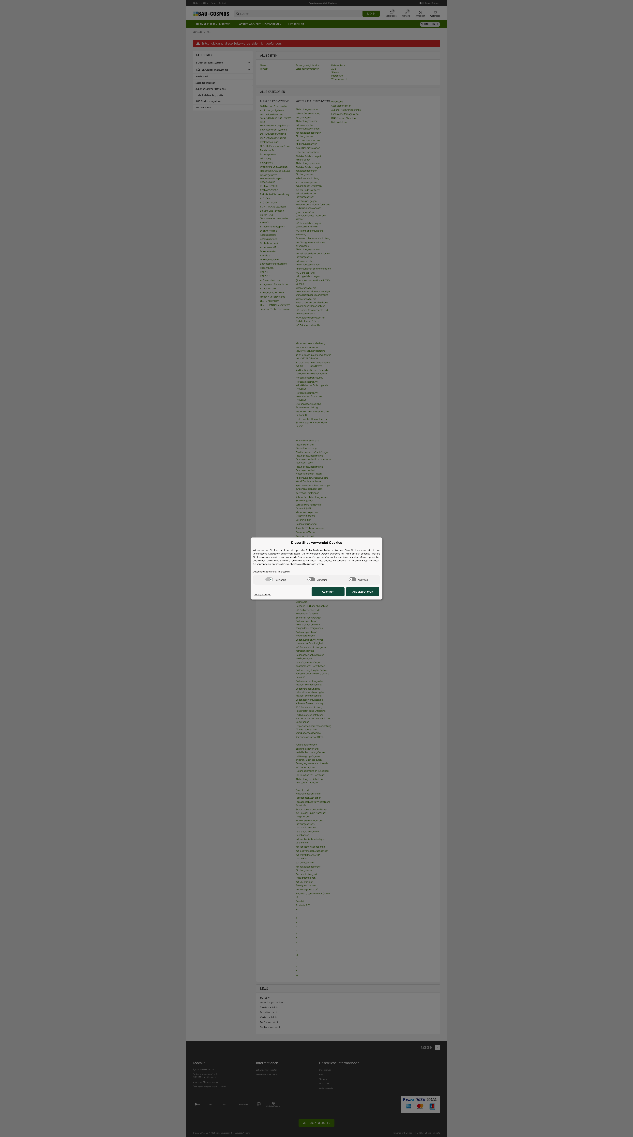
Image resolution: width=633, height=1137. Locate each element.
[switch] (269, 579)
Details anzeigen (262, 594)
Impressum (284, 571)
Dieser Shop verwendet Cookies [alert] (316, 542)
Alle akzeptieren (362, 591)
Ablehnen (328, 591)
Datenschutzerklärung (264, 571)
